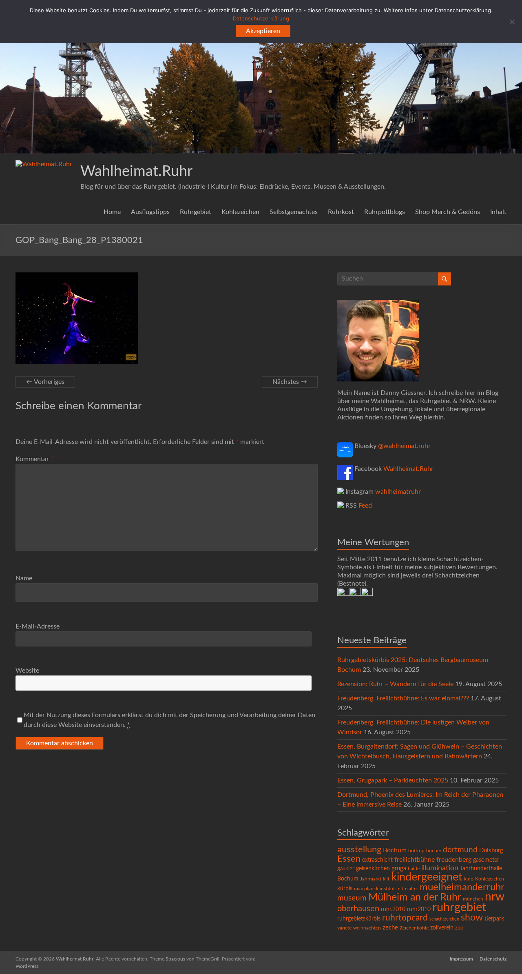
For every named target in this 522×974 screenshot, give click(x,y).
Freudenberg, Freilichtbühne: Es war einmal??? (403, 698)
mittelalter (407, 889)
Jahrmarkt (370, 879)
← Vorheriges (45, 382)
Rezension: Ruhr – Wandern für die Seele (395, 684)
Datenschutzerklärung (261, 18)
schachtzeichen (444, 919)
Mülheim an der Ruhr (414, 897)
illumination (439, 868)
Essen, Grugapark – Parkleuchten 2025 (392, 780)
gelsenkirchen (373, 868)
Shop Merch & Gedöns (447, 212)
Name (23, 578)
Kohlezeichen (240, 212)
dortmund (460, 850)
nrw (494, 897)
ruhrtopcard (405, 918)
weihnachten (367, 928)
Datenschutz (493, 958)
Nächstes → (289, 382)
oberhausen (358, 909)
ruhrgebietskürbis (358, 919)
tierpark (494, 919)
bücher (433, 850)
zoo (459, 928)
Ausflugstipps (150, 212)
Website (27, 670)
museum (352, 898)
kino (468, 879)
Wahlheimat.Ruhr (136, 171)
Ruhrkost (341, 212)
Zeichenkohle (414, 927)
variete (344, 927)
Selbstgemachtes (294, 212)
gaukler (345, 868)
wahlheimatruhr (398, 491)
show (472, 917)
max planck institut (374, 888)
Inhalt (498, 212)
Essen (349, 859)
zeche (390, 928)
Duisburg (491, 850)
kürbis (344, 889)
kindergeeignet (426, 877)
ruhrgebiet (459, 907)
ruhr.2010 (393, 909)
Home (112, 212)
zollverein (441, 928)
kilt (386, 879)
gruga (399, 868)
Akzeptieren (263, 31)
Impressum (461, 958)
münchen (473, 899)
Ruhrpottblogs (384, 212)
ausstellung (359, 849)
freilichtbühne (414, 859)
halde (414, 868)
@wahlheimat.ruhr (404, 446)
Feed (365, 505)
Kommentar (34, 459)
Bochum (395, 850)
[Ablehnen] (512, 22)
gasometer (486, 860)
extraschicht (377, 860)
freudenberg (453, 859)
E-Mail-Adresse (37, 626)
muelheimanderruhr (462, 887)
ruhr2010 (419, 909)
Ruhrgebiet (195, 212)
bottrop (416, 851)
